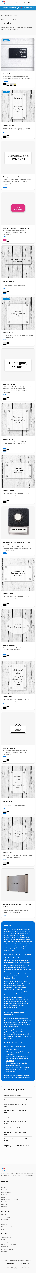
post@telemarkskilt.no (7, 1249)
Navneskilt (4, 1190)
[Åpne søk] (16, 2)
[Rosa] (4, 240)
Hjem (2, 15)
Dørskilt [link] (16, 15)
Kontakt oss (4, 1251)
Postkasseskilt (5, 1185)
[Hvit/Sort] (4, 398)
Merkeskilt (4, 1204)
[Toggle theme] (24, 2)
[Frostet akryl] (4, 136)
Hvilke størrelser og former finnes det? (16, 1100)
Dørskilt (3, 1187)
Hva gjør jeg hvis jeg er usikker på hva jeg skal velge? (16, 1146)
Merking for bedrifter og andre (9, 1199)
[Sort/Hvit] (7, 136)
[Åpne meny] (33, 2)
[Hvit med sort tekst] (7, 84)
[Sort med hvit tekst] (4, 84)
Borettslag (4, 1197)
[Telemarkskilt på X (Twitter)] (19, 1267)
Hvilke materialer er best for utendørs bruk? (15, 1122)
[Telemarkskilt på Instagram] (23, 1267)
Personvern (4, 1224)
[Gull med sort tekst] (14, 84)
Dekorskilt (4, 1202)
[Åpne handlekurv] (28, 2)
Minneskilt (4, 1207)
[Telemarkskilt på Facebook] (15, 1267)
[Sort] (7, 760)
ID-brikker (4, 1194)
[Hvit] (4, 760)
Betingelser (4, 1219)
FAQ (2, 1229)
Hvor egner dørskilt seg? (11, 1117)
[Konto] (20, 2)
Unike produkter (5, 1217)
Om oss (3, 1214)
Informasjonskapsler (7, 1227)
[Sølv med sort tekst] (11, 84)
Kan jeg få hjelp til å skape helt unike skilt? (15, 1133)
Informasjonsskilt (6, 1192)
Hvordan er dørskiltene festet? (13, 1095)
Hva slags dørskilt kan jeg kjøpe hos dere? (15, 1105)
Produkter (9, 15)
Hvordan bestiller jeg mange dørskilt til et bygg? (16, 1139)
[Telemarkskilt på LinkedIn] (27, 1267)
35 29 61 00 (5, 1247)
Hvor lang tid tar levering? (12, 1128)
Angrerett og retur (6, 1222)
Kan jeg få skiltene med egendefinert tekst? (15, 1111)
